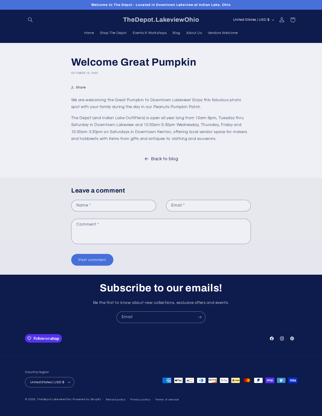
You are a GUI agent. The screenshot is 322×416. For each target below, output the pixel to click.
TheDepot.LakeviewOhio (54, 399)
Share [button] (81, 87)
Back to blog (164, 159)
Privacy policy (140, 399)
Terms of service (167, 399)
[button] (30, 19)
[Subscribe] (199, 317)
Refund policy (116, 399)
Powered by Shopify (87, 399)
